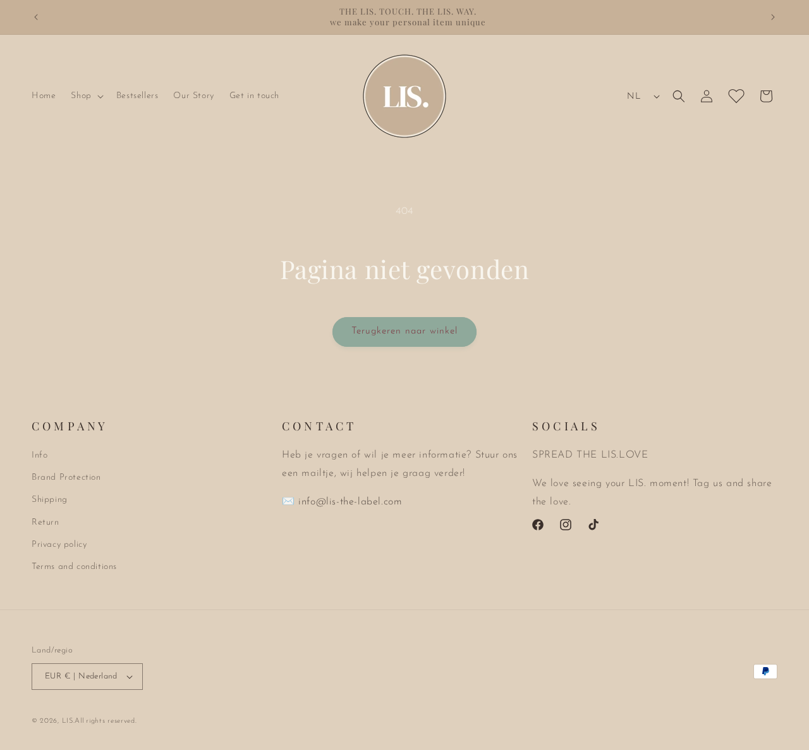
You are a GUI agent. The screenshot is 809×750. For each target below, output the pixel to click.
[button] (85, 96)
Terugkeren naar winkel (404, 331)
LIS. (68, 721)
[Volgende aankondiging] (773, 17)
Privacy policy (59, 544)
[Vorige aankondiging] (36, 17)
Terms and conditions (74, 567)
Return (45, 522)
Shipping (50, 499)
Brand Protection (66, 477)
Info (39, 455)
